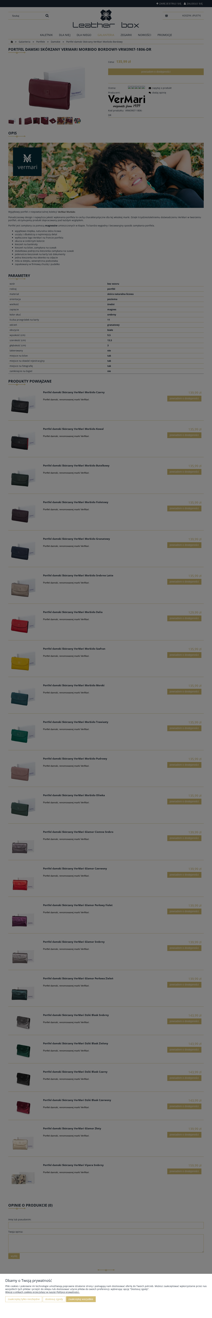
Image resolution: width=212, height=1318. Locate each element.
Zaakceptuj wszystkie (80, 1299)
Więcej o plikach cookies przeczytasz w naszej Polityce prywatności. (42, 1292)
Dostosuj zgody (54, 1299)
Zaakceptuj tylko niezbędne (24, 1299)
